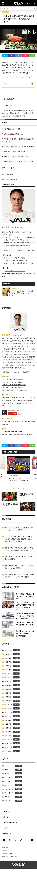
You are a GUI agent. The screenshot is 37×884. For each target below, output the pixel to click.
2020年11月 (10, 708)
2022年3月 (10, 677)
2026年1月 (10, 650)
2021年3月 (10, 693)
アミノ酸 (11, 777)
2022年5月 (10, 670)
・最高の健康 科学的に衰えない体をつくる (14, 390)
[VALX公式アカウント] (21, 840)
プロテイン (11, 797)
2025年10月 (10, 654)
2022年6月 (10, 666)
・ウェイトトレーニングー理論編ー (12, 382)
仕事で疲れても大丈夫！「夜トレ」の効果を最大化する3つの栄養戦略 (19, 567)
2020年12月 (10, 704)
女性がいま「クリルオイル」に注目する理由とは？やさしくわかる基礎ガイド (19, 529)
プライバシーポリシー (8, 853)
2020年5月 (10, 732)
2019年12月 (10, 739)
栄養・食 (11, 801)
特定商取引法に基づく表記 (9, 856)
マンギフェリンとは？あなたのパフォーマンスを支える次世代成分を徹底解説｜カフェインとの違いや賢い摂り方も (19, 539)
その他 (11, 773)
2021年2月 (10, 697)
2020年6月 (10, 728)
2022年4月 (10, 673)
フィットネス (11, 793)
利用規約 (4, 850)
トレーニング (5, 12)
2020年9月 (10, 716)
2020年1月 (10, 736)
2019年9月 (10, 751)
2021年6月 (10, 685)
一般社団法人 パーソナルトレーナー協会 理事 (15, 372)
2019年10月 (10, 747)
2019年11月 (10, 743)
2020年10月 (10, 712)
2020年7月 (10, 724)
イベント (11, 781)
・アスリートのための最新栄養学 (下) (14, 387)
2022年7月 (10, 662)
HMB (11, 770)
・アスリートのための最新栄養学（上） (14, 385)
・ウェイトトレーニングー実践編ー (12, 379)
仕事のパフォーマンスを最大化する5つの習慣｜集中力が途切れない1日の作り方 (19, 549)
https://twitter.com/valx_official (15, 271)
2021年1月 (10, 701)
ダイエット (11, 785)
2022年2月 (10, 681)
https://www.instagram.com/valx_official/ (21, 434)
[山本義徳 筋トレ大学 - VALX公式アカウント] (15, 840)
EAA (11, 766)
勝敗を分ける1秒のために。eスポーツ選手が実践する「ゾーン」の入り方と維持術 (19, 576)
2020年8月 (10, 720)
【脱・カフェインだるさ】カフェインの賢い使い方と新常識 (19, 558)
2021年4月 (10, 689)
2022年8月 (10, 658)
